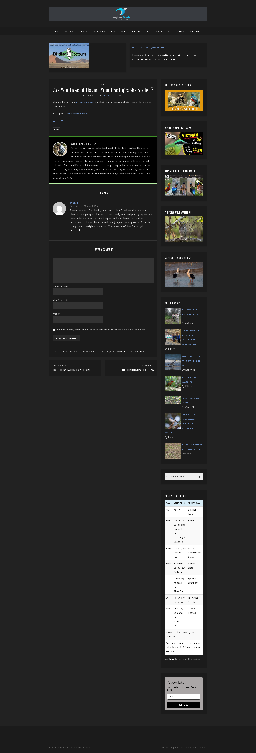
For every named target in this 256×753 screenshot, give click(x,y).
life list (111, 156)
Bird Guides (99, 31)
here (172, 658)
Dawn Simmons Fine (75, 113)
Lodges (148, 31)
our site (151, 55)
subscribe (191, 55)
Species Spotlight (176, 31)
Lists (123, 31)
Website (57, 313)
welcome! (169, 59)
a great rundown (84, 101)
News (103, 84)
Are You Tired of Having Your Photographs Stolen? (103, 90)
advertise (178, 55)
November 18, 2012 (90, 95)
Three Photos (195, 31)
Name (61, 286)
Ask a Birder (83, 31)
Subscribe (183, 705)
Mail (60, 300)
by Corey (107, 95)
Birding (113, 31)
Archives (69, 31)
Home (57, 31)
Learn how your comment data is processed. (121, 351)
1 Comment (120, 95)
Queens (93, 152)
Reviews (159, 31)
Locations (135, 31)
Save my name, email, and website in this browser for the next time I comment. (101, 329)
